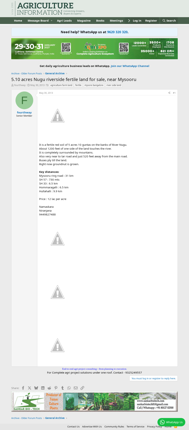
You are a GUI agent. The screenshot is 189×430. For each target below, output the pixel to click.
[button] (51, 20)
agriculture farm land (61, 85)
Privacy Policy (154, 426)
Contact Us (73, 426)
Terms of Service (135, 426)
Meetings (116, 20)
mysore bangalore (94, 85)
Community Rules (114, 426)
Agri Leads (64, 20)
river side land (113, 85)
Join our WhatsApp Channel (130, 66)
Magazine (84, 20)
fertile (78, 85)
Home (18, 20)
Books (100, 20)
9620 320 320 (117, 32)
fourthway (20, 85)
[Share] (169, 93)
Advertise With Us (92, 426)
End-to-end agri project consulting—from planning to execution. (94, 368)
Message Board (38, 20)
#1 (174, 92)
